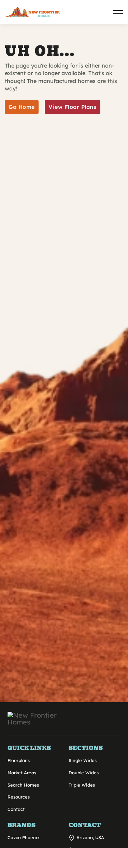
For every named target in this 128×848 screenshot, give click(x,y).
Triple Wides (82, 785)
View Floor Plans (72, 106)
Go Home (22, 106)
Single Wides (83, 760)
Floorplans (19, 760)
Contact (16, 809)
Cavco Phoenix (24, 837)
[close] (118, 12)
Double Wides (84, 772)
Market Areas (22, 772)
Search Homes (23, 785)
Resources (19, 797)
